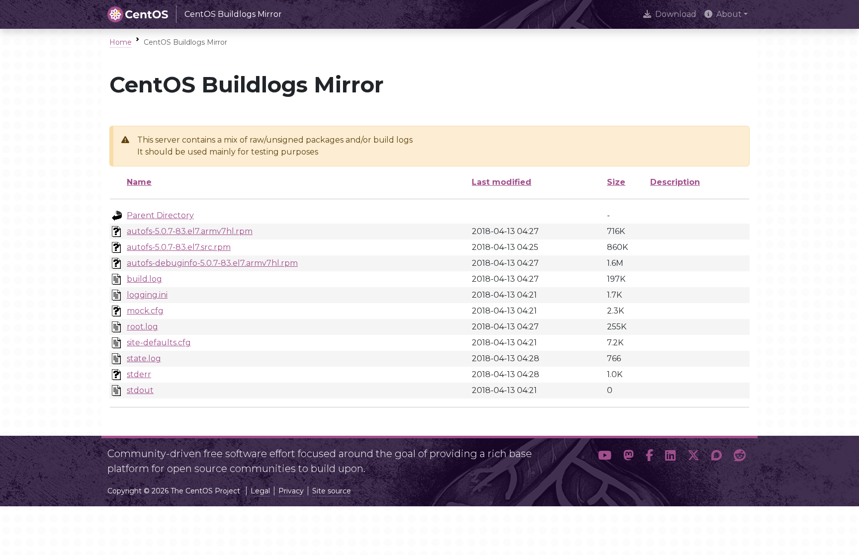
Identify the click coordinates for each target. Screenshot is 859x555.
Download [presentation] (675, 14)
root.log (142, 326)
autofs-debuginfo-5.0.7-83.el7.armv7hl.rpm (212, 263)
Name (139, 182)
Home (120, 42)
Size (616, 182)
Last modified (501, 182)
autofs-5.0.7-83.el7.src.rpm (179, 247)
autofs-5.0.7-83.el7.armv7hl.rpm (190, 231)
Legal (260, 490)
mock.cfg (145, 311)
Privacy (291, 490)
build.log (144, 279)
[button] (604, 457)
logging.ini (147, 295)
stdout (140, 390)
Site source (331, 490)
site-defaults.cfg (159, 342)
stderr (139, 374)
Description (675, 182)
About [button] (729, 14)
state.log (144, 358)
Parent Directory (160, 215)
